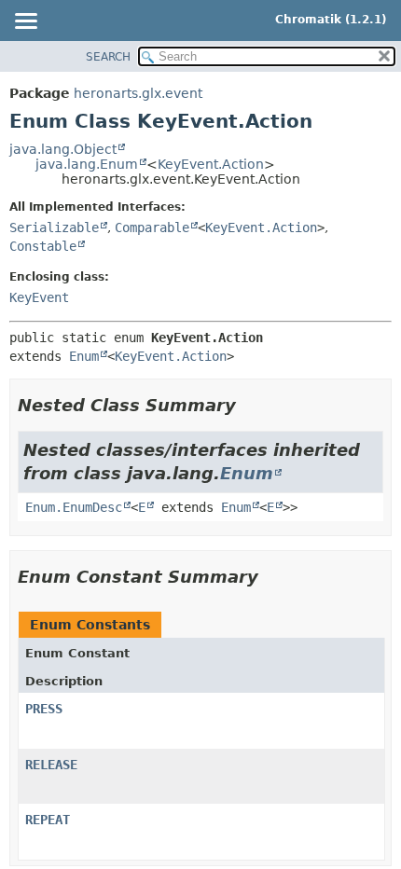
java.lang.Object (63, 149)
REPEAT (47, 819)
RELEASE (51, 764)
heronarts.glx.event (138, 93)
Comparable (152, 227)
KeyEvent (39, 297)
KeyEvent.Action (211, 164)
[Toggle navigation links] (25, 22)
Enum (84, 356)
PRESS (43, 708)
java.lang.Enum (86, 164)
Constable (42, 246)
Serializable (54, 227)
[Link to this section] (249, 405)
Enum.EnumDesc (73, 507)
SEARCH (108, 56)
